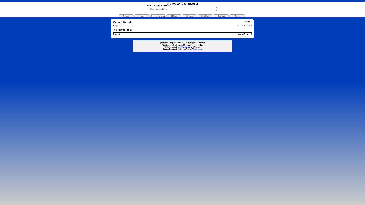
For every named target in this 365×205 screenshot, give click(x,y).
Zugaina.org (197, 49)
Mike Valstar (185, 47)
